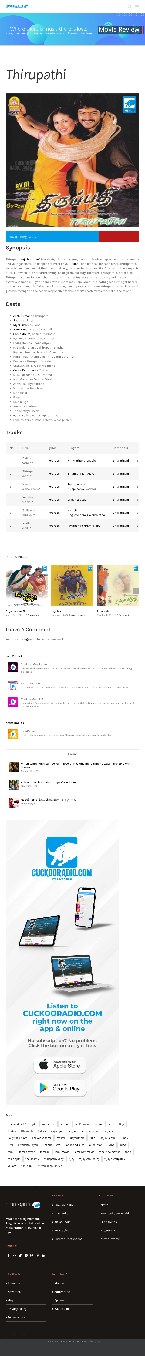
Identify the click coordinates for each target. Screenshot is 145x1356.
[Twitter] (20, 1255)
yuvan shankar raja (50, 1165)
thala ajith (14, 1159)
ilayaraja (56, 1131)
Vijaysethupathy (89, 1159)
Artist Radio (62, 1222)
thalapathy (32, 1159)
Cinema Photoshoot (68, 1239)
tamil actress (27, 1152)
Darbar (12, 1131)
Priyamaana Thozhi (18, 611)
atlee (111, 1124)
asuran (99, 1124)
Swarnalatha (96, 515)
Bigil (122, 1124)
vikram (12, 1165)
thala (128, 1152)
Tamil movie (62, 1152)
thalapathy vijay (54, 1159)
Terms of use (16, 1317)
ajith (34, 1124)
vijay (71, 1159)
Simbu (124, 1138)
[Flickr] (14, 1255)
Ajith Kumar (30, 259)
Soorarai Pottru (52, 1145)
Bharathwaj (121, 460)
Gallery (42, 1131)
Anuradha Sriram (80, 525)
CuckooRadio (63, 1205)
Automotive (62, 1292)
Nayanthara (77, 1138)
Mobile (59, 1283)
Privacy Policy (17, 1309)
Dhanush (27, 1131)
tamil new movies (109, 1152)
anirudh (65, 1124)
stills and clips (75, 1145)
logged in (30, 639)
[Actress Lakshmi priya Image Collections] (14, 782)
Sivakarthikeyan (28, 1145)
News (104, 1205)
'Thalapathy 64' (17, 1124)
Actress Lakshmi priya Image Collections (48, 782)
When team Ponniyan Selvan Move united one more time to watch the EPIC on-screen (75, 765)
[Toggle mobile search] (130, 7)
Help (11, 1300)
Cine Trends (109, 1222)
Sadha (74, 264)
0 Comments (32, 615)
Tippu (97, 525)
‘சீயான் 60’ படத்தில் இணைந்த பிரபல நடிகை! (48, 800)
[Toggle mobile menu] (137, 7)
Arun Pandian (22, 329)
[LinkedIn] (43, 1255)
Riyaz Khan (21, 325)
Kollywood (109, 1131)
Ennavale (103, 611)
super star (95, 1145)
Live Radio (61, 1213)
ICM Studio (62, 1309)
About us (14, 1283)
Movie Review (110, 1239)
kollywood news (17, 1138)
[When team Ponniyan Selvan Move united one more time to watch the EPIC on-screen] (14, 764)
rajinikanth (108, 1138)
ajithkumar (49, 1124)
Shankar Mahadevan (82, 473)
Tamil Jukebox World (115, 1213)
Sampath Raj (22, 334)
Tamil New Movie (84, 1152)
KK (69, 460)
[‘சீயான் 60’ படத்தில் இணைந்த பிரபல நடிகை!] (14, 800)
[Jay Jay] (72, 585)
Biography (108, 1230)
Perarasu (19, 415)
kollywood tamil (42, 1138)
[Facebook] (8, 1255)
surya (123, 1145)
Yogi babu (27, 1165)
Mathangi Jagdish (85, 460)
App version (62, 1300)
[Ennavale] (118, 585)
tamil (11, 1152)
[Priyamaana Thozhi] (27, 585)
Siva (10, 1145)
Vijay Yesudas (77, 499)
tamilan (45, 1152)
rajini (92, 1138)
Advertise (14, 1292)
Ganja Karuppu (23, 370)
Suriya (111, 1145)
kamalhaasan (89, 1131)
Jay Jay (56, 611)
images (71, 1131)
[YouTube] (26, 1255)
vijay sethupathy (114, 1159)
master (60, 1138)
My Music (61, 1230)
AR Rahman (82, 1124)
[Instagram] (31, 1255)
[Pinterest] (37, 1255)
